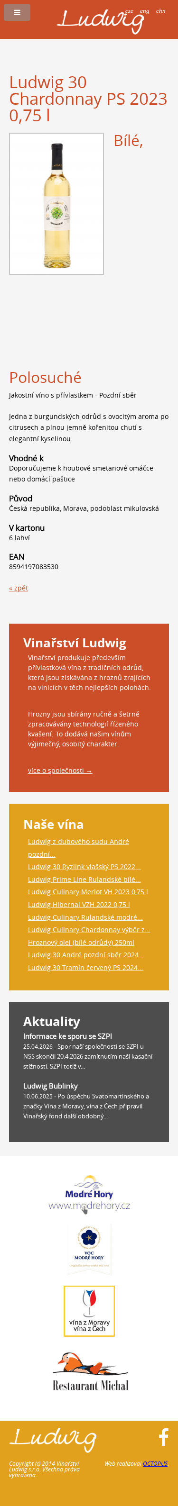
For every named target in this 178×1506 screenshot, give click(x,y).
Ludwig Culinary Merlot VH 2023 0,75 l (88, 891)
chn (161, 10)
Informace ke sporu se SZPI (67, 1036)
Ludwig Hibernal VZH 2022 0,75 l (79, 904)
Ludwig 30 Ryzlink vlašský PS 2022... (84, 866)
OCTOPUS (155, 1463)
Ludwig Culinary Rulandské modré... (85, 917)
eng (145, 10)
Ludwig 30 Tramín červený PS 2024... (85, 967)
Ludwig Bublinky (50, 1085)
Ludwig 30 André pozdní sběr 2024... (86, 954)
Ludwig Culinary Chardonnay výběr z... (89, 929)
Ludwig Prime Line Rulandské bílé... (84, 879)
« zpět (18, 587)
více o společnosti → (60, 770)
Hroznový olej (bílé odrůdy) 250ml (81, 942)
